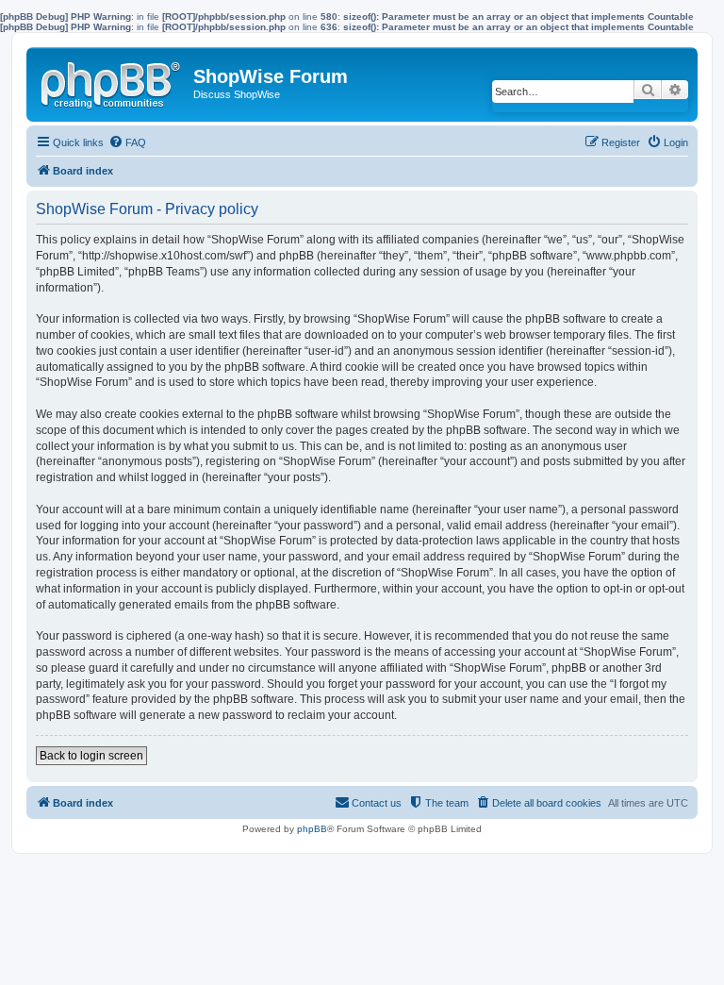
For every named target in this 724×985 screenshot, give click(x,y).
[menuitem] (127, 142)
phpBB (312, 829)
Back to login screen (91, 755)
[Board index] (112, 81)
